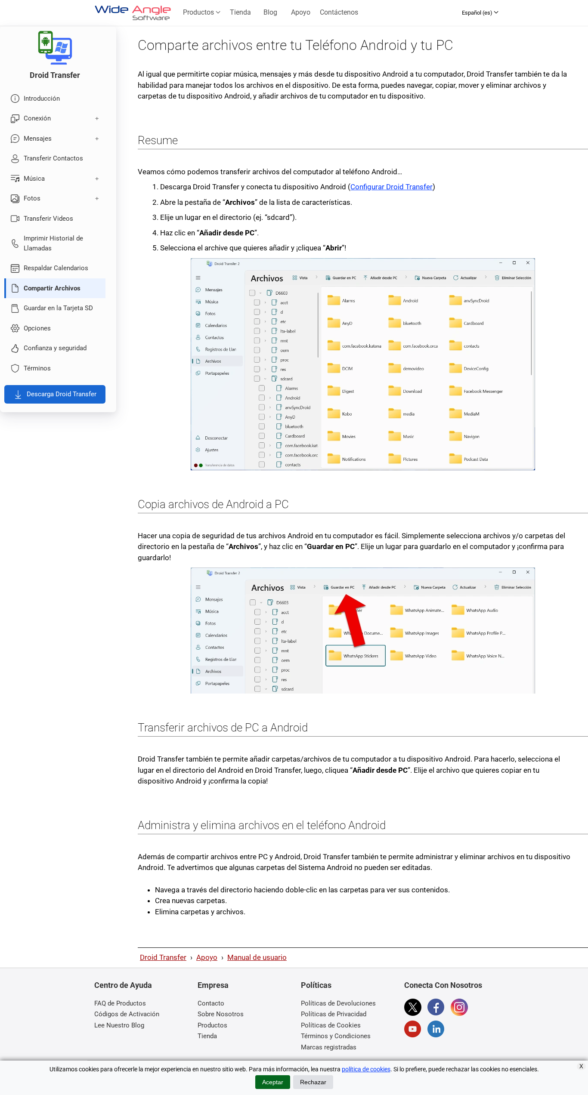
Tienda (240, 12)
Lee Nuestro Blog (119, 1025)
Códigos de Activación (126, 1014)
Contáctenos (339, 12)
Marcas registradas (328, 1047)
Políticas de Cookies (331, 1025)
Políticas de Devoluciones (338, 1003)
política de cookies (366, 1069)
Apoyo (300, 12)
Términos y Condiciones (336, 1036)
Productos (199, 12)
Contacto (211, 1003)
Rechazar (313, 1082)
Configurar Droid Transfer (391, 186)
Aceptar (272, 1082)
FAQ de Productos (120, 1003)
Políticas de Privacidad (333, 1014)
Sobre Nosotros (221, 1014)
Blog (270, 12)
